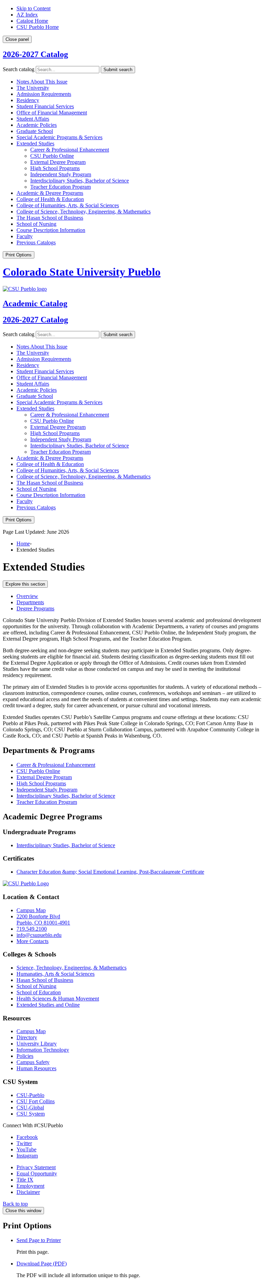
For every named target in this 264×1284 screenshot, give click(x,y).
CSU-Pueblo (30, 1095)
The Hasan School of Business (49, 218)
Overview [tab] (27, 596)
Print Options (19, 254)
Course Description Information (50, 230)
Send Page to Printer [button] (38, 1240)
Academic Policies (36, 125)
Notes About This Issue (41, 82)
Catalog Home (32, 21)
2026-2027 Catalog (35, 54)
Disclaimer (28, 1192)
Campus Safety (33, 1062)
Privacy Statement (36, 1167)
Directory (26, 1037)
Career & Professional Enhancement (55, 765)
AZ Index (27, 15)
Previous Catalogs (36, 242)
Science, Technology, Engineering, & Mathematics (71, 968)
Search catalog (18, 69)
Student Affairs (32, 119)
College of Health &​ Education (50, 199)
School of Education (38, 992)
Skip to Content (33, 8)
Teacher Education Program (60, 187)
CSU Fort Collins (35, 1101)
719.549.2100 (31, 929)
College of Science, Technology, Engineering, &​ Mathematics (83, 211)
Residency (27, 100)
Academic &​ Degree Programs (49, 193)
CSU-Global (30, 1107)
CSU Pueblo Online (52, 156)
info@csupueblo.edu (39, 935)
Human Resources (36, 1068)
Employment (30, 1186)
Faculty (24, 236)
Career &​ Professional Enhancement (69, 150)
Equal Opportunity (36, 1173)
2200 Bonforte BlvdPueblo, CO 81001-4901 (43, 920)
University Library (36, 1044)
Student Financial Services (45, 106)
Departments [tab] (30, 602)
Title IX (24, 1180)
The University (32, 88)
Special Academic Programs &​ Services (59, 137)
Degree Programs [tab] (35, 608)
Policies (24, 1056)
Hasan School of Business (44, 980)
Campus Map (31, 910)
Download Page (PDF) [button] (41, 1263)
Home (23, 543)
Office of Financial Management (51, 112)
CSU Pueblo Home (37, 27)
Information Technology (42, 1050)
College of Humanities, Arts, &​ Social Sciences (67, 205)
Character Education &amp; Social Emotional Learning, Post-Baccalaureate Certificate (110, 872)
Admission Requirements (43, 94)
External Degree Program (58, 162)
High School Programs (55, 168)
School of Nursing (36, 224)
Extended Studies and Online (48, 1005)
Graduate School (34, 131)
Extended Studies (35, 143)
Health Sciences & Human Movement (57, 998)
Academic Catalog (35, 303)
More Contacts (32, 941)
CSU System (30, 1114)
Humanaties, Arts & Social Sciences (55, 974)
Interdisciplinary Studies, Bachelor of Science (79, 181)
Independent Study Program (60, 174)
